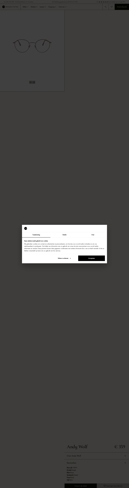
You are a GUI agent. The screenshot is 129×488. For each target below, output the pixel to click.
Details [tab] (64, 235)
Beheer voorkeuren (63, 258)
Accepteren (91, 258)
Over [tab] (92, 235)
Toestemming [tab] (36, 235)
